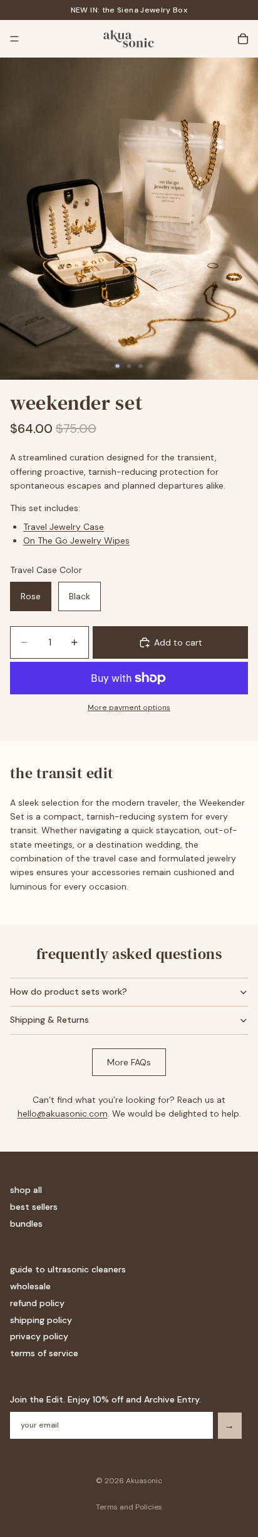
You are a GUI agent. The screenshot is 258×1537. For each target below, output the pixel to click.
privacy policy (39, 1336)
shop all (26, 1189)
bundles (26, 1223)
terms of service (44, 1353)
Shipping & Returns (49, 1019)
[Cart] (243, 39)
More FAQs (129, 1062)
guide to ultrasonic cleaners (68, 1269)
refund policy (37, 1303)
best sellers (34, 1206)
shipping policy (41, 1320)
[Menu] (14, 38)
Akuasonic (144, 1481)
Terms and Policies (129, 1507)
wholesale (30, 1286)
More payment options (129, 708)
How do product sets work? (68, 991)
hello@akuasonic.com (63, 1113)
